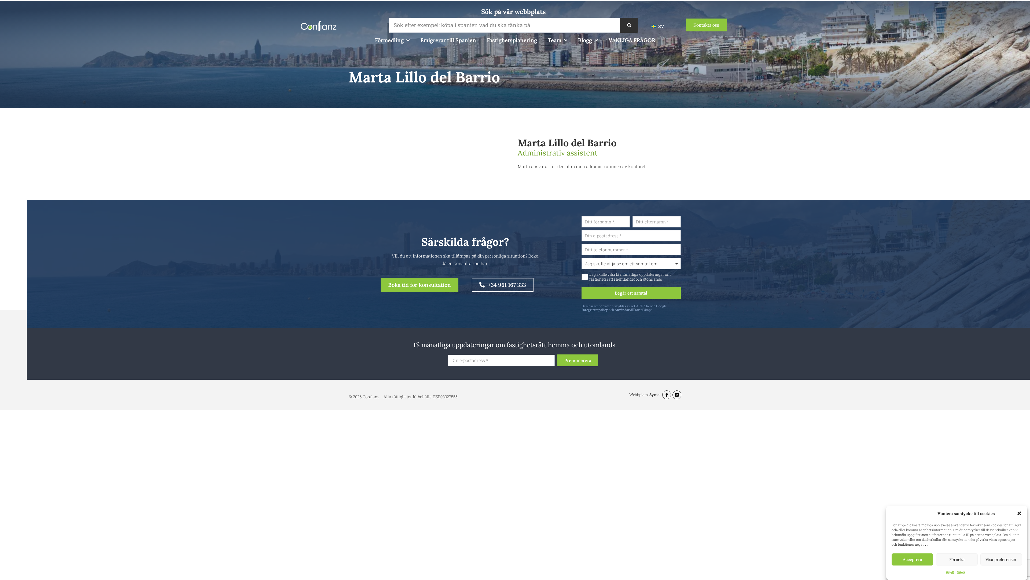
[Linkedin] (676, 394)
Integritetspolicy (595, 310)
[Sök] (629, 25)
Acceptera (912, 559)
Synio (654, 394)
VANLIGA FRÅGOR (632, 40)
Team (554, 40)
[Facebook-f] (666, 394)
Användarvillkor (627, 310)
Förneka (957, 559)
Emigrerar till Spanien (448, 40)
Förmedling (389, 40)
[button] (1019, 513)
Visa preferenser (1001, 559)
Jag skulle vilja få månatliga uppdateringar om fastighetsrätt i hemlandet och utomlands (630, 277)
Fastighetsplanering (512, 40)
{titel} (950, 572)
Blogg (585, 40)
